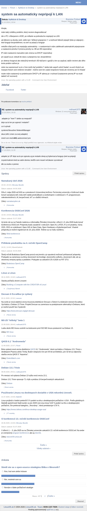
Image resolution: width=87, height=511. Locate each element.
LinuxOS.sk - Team (34, 507)
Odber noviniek (77, 507)
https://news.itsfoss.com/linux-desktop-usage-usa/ (26, 409)
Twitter (23, 90)
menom (19, 298)
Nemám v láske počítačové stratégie (18, 488)
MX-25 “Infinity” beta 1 (13, 320)
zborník (38, 433)
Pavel (18, 345)
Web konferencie (13, 234)
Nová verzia (11, 315)
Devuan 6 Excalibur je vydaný (16, 294)
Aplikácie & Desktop (26, 8)
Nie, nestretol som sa (12, 479)
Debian (9, 383)
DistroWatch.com (13, 358)
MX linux (9, 332)
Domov (4, 8)
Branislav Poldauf (73, 19)
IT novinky (11, 413)
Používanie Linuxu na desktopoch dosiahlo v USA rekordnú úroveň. (36, 392)
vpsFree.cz (51, 510)
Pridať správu (79, 173)
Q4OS (32, 349)
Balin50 (19, 397)
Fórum (12, 8)
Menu (78, 3)
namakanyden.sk (13, 201)
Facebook (10, 90)
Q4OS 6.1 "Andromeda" (13, 341)
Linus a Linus (8, 273)
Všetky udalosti (43, 448)
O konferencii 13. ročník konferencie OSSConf (25, 419)
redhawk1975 (74, 109)
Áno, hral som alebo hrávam (15, 471)
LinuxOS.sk (9, 2)
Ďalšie (42, 445)
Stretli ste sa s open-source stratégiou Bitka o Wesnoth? (30, 467)
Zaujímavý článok (13, 288)
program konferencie (21, 433)
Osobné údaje (64, 507)
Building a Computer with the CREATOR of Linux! (26, 285)
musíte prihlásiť (26, 101)
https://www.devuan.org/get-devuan (20, 311)
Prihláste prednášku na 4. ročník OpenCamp (24, 243)
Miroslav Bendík (18, 185)
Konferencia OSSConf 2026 (15, 210)
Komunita (10, 205)
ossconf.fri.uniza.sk (14, 437)
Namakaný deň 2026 (12, 181)
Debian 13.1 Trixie (10, 367)
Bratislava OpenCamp (15, 263)
